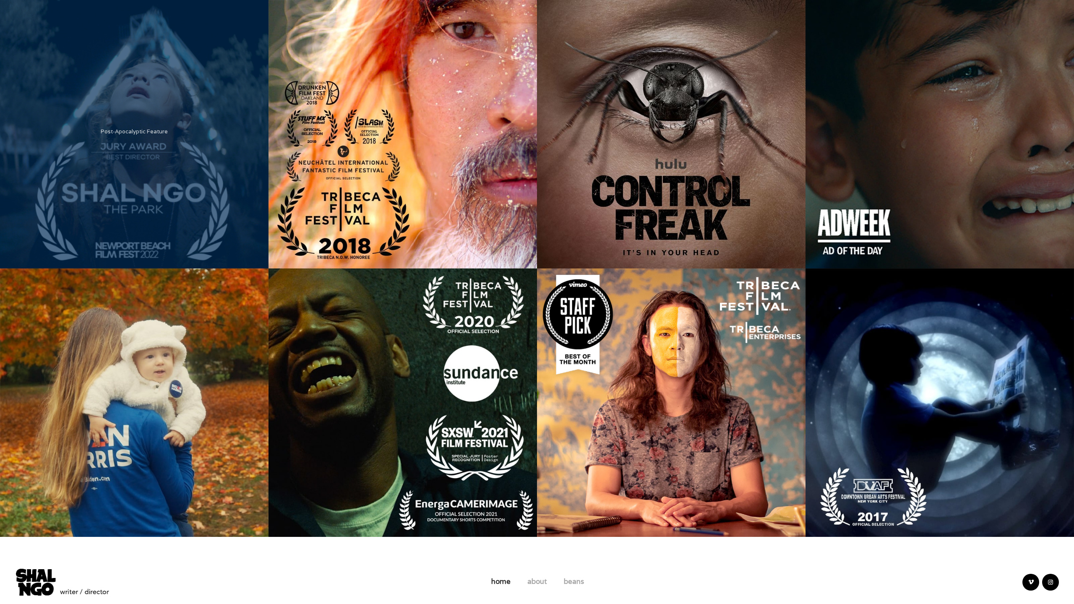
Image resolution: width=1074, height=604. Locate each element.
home (501, 581)
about (537, 581)
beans (574, 581)
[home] (62, 581)
